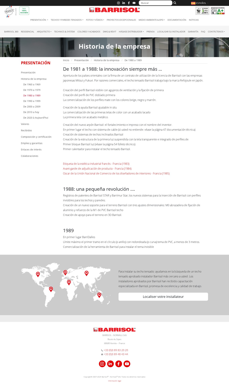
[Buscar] (174, 2)
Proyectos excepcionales (121, 19)
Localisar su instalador (171, 31)
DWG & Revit (109, 31)
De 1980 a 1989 (31, 95)
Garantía (193, 31)
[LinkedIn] (123, 3)
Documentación (176, 19)
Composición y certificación (36, 136)
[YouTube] (134, 3)
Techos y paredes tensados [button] (66, 19)
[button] (200, 3)
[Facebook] (128, 3)
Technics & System (64, 31)
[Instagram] (118, 3)
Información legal (114, 381)
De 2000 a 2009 (31, 106)
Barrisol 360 (11, 31)
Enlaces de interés (31, 149)
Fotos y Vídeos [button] (94, 19)
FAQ (203, 31)
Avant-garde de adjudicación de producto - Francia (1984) (97, 168)
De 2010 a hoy (31, 112)
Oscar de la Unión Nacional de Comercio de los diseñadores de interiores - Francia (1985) (116, 173)
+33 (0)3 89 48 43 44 (116, 354)
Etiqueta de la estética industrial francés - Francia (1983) (96, 164)
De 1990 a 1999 (31, 101)
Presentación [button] (38, 19)
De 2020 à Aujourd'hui (35, 117)
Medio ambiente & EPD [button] (151, 19)
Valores (25, 124)
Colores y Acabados (88, 31)
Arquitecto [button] (43, 31)
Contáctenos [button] (215, 31)
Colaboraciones (29, 155)
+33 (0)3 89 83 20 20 (116, 350)
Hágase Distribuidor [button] (130, 31)
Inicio (66, 60)
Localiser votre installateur (163, 296)
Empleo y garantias (31, 143)
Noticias (194, 19)
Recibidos (26, 130)
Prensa (151, 31)
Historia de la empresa (33, 78)
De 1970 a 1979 (31, 90)
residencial (27, 31)
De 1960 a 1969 (31, 84)
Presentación (28, 72)
